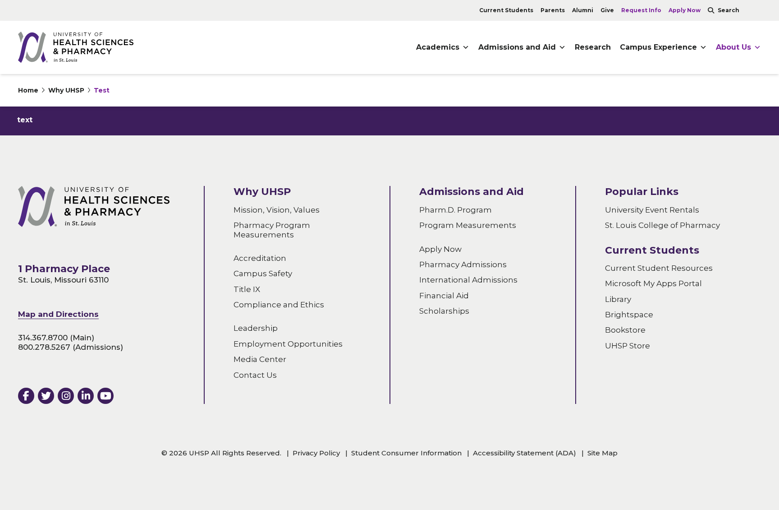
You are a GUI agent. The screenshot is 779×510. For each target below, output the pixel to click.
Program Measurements (467, 225)
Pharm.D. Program (455, 209)
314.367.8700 (43, 337)
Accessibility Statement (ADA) (524, 453)
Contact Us (255, 375)
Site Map (602, 453)
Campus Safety (263, 273)
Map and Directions (58, 314)
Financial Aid (444, 295)
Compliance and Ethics (279, 304)
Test (102, 90)
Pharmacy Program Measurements (272, 230)
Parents (553, 10)
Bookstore (625, 329)
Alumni (582, 10)
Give (607, 10)
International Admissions (468, 279)
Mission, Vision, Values (277, 209)
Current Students (506, 10)
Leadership (256, 328)
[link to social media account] (26, 396)
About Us (733, 47)
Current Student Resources (659, 268)
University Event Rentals (652, 209)
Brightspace (629, 314)
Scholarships (444, 310)
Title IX (247, 289)
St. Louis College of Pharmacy (662, 225)
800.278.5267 (44, 347)
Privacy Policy (316, 453)
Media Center (260, 359)
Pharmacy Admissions (463, 264)
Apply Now (685, 10)
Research (593, 47)
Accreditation (260, 258)
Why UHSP (66, 90)
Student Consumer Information (406, 453)
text (24, 120)
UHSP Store (627, 345)
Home (28, 90)
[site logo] (75, 47)
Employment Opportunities (288, 343)
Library (618, 299)
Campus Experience (658, 47)
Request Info (641, 10)
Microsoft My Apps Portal (653, 283)
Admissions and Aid (517, 47)
